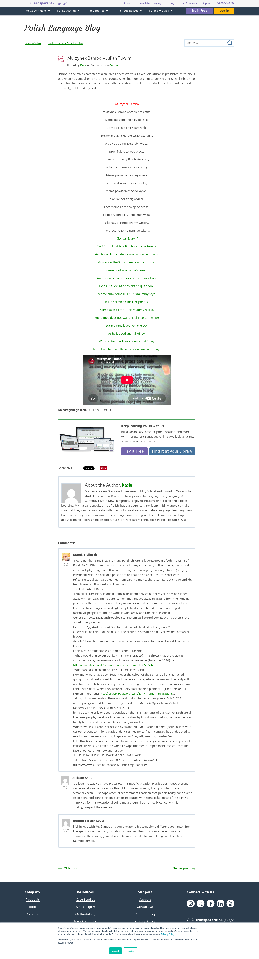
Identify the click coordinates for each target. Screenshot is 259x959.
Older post (71, 868)
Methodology (85, 914)
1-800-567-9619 (225, 3)
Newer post (181, 868)
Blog (32, 907)
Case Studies (85, 899)
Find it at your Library (172, 451)
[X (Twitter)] (201, 904)
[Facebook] (211, 904)
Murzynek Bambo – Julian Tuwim (99, 58)
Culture (113, 65)
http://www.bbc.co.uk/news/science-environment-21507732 (113, 665)
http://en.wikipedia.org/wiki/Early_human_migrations (136, 693)
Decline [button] (130, 950)
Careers (32, 914)
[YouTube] (230, 904)
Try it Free (199, 10)
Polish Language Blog (62, 28)
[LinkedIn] (220, 904)
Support (145, 899)
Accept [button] (115, 950)
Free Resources (85, 921)
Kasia (83, 65)
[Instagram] (191, 904)
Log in (224, 10)
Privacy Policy (167, 934)
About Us (33, 899)
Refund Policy (145, 914)
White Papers (85, 907)
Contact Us (145, 907)
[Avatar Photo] (66, 555)
